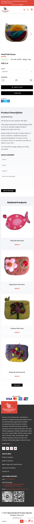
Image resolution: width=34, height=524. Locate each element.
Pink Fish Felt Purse (17, 241)
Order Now (17, 93)
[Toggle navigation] (31, 9)
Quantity (4, 77)
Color (3, 69)
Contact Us (5, 471)
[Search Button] (21, 521)
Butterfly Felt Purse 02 (17, 372)
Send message (8, 191)
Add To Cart (18, 87)
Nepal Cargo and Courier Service (12, 464)
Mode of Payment (7, 461)
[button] (31, 34)
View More (17, 385)
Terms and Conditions (9, 468)
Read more (5, 443)
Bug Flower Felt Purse (17, 285)
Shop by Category (7, 457)
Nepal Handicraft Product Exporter (19, 513)
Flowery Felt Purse (17, 328)
